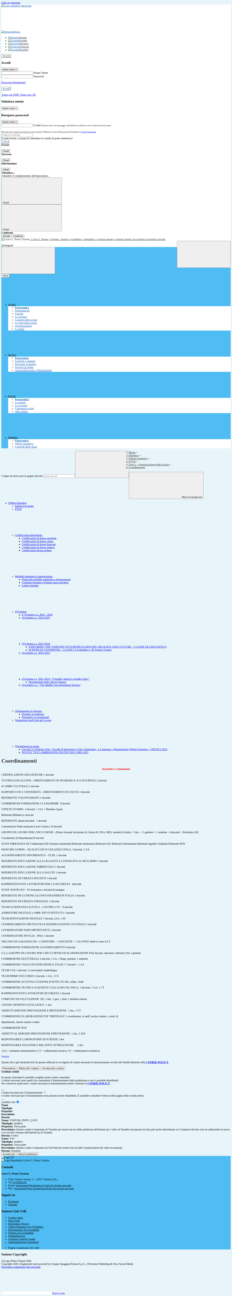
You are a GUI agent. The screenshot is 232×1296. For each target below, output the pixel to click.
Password (38, 76)
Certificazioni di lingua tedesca (38, 547)
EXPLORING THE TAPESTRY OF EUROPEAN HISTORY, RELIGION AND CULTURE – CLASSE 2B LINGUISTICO (97, 646)
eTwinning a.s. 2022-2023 (36, 652)
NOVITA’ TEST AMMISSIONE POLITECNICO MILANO (55, 752)
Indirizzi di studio (24, 506)
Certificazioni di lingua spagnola (39, 538)
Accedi (6, 56)
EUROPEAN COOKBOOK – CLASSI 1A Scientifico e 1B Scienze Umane (70, 649)
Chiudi (6, 151)
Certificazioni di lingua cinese (37, 541)
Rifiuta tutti (29, 1068)
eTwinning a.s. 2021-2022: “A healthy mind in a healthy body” (56, 679)
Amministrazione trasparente (23, 1242)
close (5, 275)
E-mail (37, 125)
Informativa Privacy (18, 1223)
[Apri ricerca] (204, 254)
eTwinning (21, 611)
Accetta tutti (53, 1068)
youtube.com (8, 1102)
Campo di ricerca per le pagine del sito (21, 476)
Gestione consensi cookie (21, 1239)
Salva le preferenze (27, 1154)
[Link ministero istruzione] (16, 5)
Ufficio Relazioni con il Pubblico (25, 1226)
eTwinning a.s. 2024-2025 (36, 617)
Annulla (6, 236)
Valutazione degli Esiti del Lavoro (33, 720)
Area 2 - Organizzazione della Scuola (149, 464)
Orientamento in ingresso (28, 711)
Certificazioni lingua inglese (37, 550)
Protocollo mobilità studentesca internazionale (46, 579)
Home (132, 452)
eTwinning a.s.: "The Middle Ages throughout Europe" (51, 685)
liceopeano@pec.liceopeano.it (44, 1188)
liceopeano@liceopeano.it (43, 1185)
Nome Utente (40, 72)
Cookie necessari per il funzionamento (22, 1092)
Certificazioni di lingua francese (39, 544)
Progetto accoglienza (33, 714)
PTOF (132, 461)
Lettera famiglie (30, 585)
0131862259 (19, 1182)
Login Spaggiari (88, 132)
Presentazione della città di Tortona (47, 682)
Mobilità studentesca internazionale (34, 576)
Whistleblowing (16, 1236)
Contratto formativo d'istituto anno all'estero (45, 582)
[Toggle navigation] (28, 260)
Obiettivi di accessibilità (21, 1233)
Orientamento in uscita (27, 746)
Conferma (18, 236)
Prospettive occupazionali (35, 717)
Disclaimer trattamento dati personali (20, 1267)
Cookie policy (15, 1217)
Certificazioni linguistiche (29, 535)
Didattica (134, 455)
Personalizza (9, 1068)
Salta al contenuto (10, 2)
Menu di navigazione (191, 497)
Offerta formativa (138, 458)
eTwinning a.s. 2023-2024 (36, 643)
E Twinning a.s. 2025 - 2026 (37, 614)
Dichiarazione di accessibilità (23, 1230)
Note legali (14, 1220)
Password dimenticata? (13, 82)
